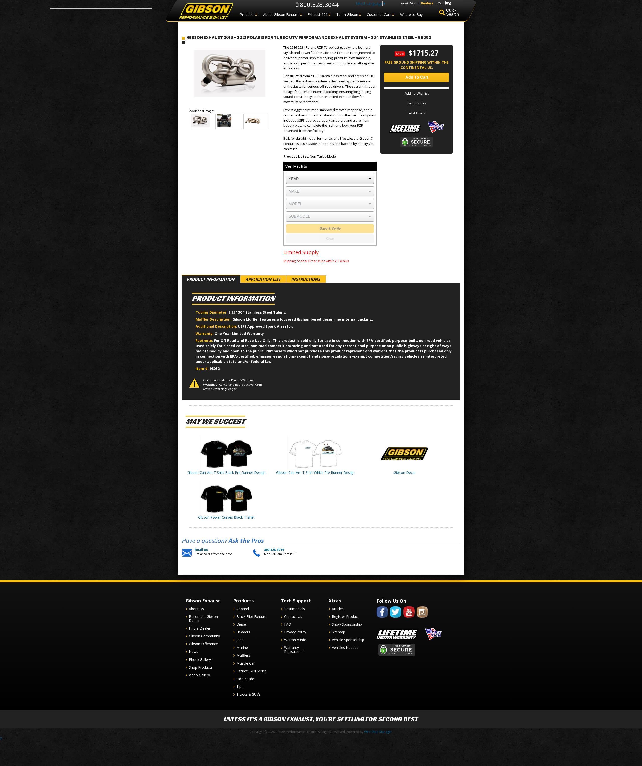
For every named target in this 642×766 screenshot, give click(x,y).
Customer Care (379, 14)
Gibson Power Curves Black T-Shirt (226, 517)
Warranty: (205, 333)
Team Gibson (347, 14)
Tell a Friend (416, 113)
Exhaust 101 (318, 14)
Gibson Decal (404, 472)
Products (247, 14)
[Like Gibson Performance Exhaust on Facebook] (382, 618)
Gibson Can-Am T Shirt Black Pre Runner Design (226, 472)
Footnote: (205, 340)
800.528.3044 (318, 4)
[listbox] (330, 179)
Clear (330, 238)
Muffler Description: (214, 319)
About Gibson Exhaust (281, 14)
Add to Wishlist (417, 93)
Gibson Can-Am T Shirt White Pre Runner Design (315, 472)
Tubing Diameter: (212, 312)
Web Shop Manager (378, 732)
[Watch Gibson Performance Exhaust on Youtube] (409, 618)
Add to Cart (416, 77)
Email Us (201, 550)
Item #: (203, 368)
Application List (263, 279)
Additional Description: (217, 326)
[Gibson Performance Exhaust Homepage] (205, 11)
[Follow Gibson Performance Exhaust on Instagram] (422, 618)
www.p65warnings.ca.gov (220, 389)
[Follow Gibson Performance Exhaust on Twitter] (395, 618)
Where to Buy (411, 14)
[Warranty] (405, 133)
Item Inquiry (416, 103)
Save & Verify (330, 228)
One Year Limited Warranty (239, 333)
